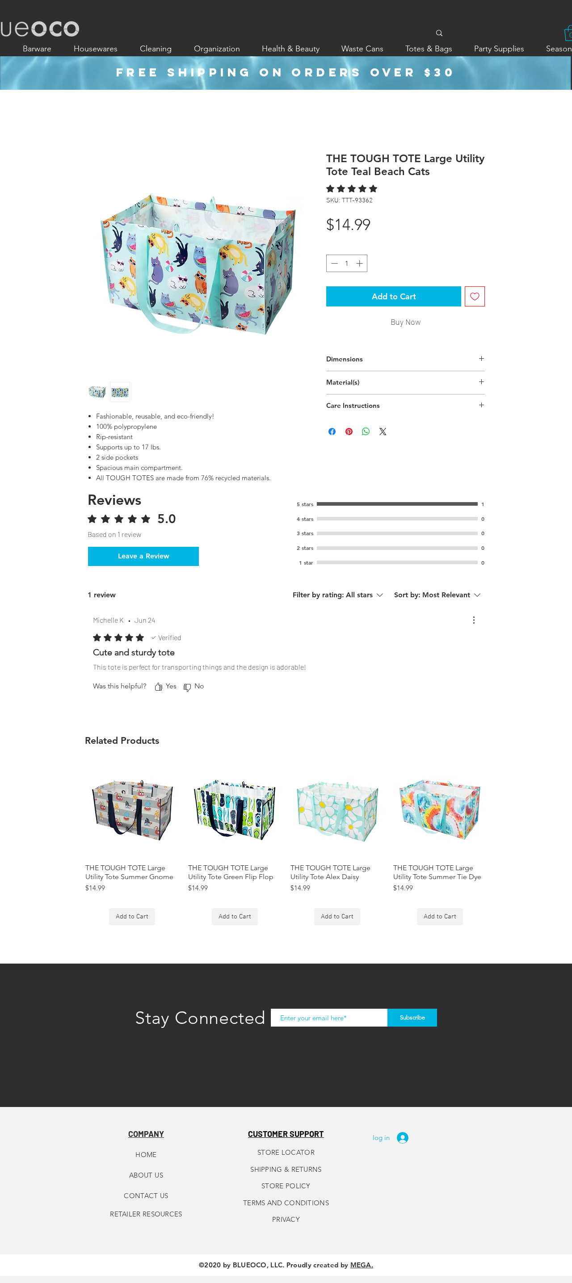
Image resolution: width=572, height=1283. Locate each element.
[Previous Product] (72, 809)
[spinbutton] (347, 263)
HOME (145, 1154)
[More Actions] (473, 620)
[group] (286, 845)
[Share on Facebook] (332, 431)
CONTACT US (146, 1195)
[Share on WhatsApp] (366, 431)
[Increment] (360, 263)
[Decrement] (334, 263)
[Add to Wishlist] (475, 296)
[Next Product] (499, 809)
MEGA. (362, 1265)
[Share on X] (383, 431)
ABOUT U (144, 1175)
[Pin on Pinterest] (349, 431)
